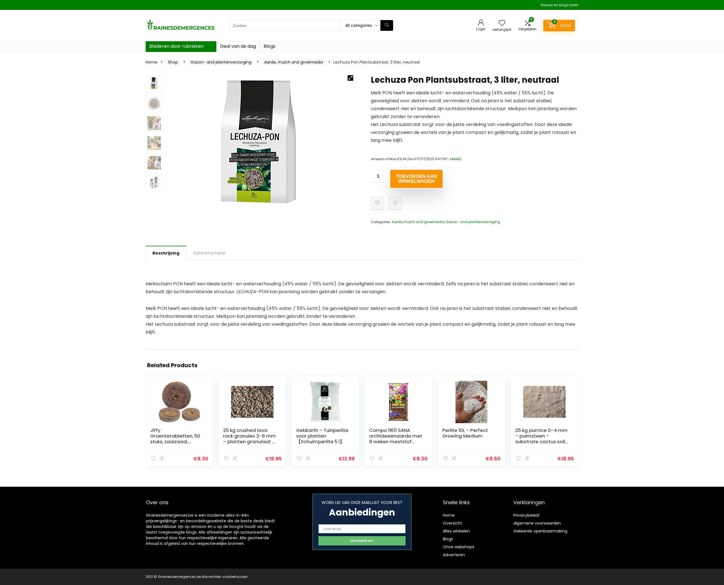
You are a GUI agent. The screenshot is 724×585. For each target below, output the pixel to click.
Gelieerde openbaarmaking (540, 531)
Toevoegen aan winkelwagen (416, 179)
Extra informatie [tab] (209, 253)
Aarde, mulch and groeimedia (293, 62)
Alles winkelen (456, 531)
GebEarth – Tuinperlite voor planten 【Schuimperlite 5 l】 (322, 436)
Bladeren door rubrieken (176, 46)
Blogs (269, 46)
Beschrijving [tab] (165, 253)
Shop (173, 62)
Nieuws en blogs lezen (559, 5)
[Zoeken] (386, 25)
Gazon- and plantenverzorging (221, 62)
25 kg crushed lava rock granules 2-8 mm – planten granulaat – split (249, 439)
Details (455, 158)
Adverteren (454, 555)
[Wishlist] (502, 23)
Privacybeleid (526, 515)
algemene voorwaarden (537, 523)
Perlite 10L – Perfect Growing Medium (465, 433)
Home (152, 62)
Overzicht (452, 523)
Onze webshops (458, 547)
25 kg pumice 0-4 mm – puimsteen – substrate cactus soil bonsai (541, 439)
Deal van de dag (238, 46)
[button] (350, 78)
